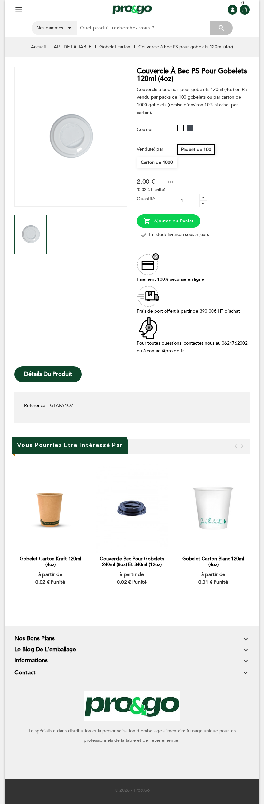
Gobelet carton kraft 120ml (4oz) (50, 561)
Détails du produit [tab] (48, 374)
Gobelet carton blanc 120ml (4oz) (213, 561)
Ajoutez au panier (168, 221)
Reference (34, 405)
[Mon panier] (245, 10)
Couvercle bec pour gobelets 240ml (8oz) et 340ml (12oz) (132, 561)
